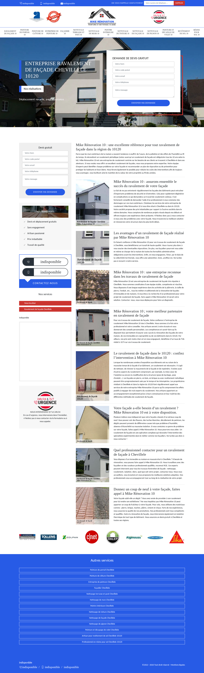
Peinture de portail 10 (25, 32)
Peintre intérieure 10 (108, 32)
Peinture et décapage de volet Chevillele (102, 630)
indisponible (28, 3)
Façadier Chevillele (102, 588)
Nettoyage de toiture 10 (122, 32)
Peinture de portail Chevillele (102, 570)
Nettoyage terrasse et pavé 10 (78, 32)
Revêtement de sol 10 (184, 32)
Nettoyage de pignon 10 (153, 32)
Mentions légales (178, 665)
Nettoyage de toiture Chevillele (102, 612)
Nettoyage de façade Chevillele (102, 618)
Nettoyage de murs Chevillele (102, 600)
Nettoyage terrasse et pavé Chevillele (102, 594)
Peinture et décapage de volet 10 (168, 32)
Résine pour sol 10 (197, 32)
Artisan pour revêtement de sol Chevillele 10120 (102, 636)
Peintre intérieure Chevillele (102, 606)
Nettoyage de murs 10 (94, 32)
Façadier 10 (64, 32)
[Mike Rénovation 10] (102, 17)
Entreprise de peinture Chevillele (102, 582)
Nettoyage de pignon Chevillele (102, 624)
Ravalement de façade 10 (10, 32)
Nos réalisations (32, 89)
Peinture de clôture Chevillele (102, 576)
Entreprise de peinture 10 (52, 32)
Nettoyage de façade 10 (138, 32)
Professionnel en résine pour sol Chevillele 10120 (102, 642)
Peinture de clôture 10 (37, 32)
